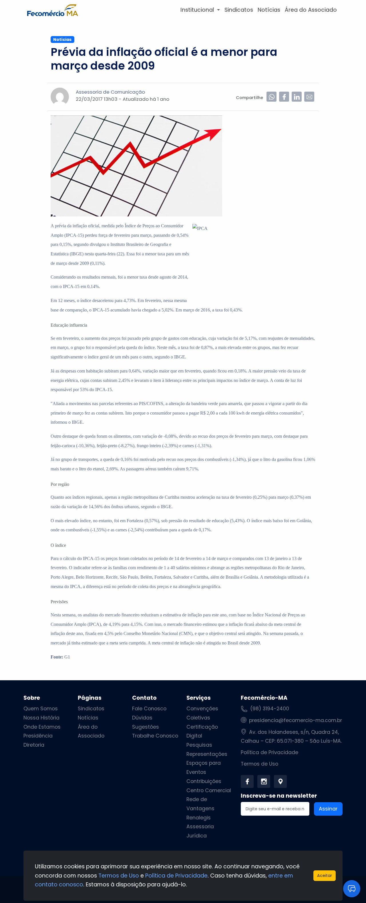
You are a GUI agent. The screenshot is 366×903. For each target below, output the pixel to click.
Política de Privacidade (269, 752)
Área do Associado (311, 10)
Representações (206, 754)
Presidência (38, 735)
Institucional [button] (198, 10)
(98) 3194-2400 (269, 708)
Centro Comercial (208, 790)
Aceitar (324, 875)
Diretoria (33, 745)
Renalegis (198, 817)
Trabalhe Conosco (155, 735)
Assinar (328, 808)
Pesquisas (199, 745)
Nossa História (41, 717)
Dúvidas (142, 717)
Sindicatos (238, 10)
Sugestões (145, 726)
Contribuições (203, 781)
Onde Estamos (42, 726)
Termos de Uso (259, 763)
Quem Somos (40, 708)
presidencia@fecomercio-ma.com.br (295, 720)
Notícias (269, 10)
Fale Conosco (149, 708)
